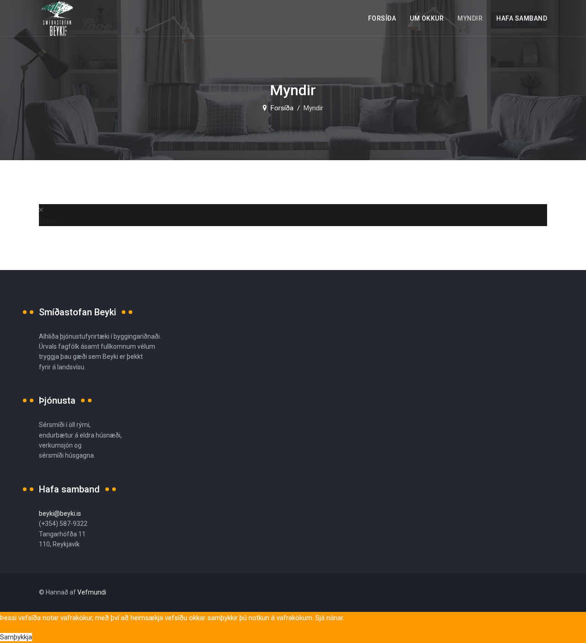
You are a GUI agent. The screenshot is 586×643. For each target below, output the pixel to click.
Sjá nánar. (329, 618)
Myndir (470, 18)
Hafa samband (521, 18)
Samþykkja (16, 637)
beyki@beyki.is (60, 513)
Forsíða (382, 18)
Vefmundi (91, 592)
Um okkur (427, 18)
